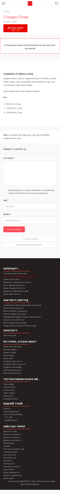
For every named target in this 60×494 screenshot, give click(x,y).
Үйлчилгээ (7, 460)
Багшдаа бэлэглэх (10, 398)
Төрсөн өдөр (8, 384)
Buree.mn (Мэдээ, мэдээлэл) (15, 311)
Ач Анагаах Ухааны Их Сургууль (29, 244)
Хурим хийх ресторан (12, 346)
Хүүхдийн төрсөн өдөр (12, 367)
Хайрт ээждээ (9, 393)
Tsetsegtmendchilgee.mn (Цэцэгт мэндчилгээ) (22, 317)
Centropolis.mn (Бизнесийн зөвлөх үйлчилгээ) (22, 305)
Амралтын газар (10, 431)
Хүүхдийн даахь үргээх (12, 361)
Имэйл (7, 214)
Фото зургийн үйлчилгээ (14, 285)
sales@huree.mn (10, 420)
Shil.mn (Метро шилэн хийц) (14, 322)
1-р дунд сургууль (31, 238)
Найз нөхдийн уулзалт (12, 370)
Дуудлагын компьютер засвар (15, 291)
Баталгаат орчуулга (11, 437)
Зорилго (6, 408)
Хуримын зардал (10, 349)
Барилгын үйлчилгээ (12, 434)
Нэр (5, 200)
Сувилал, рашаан (10, 452)
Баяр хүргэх (8, 396)
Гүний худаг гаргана (11, 294)
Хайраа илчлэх (9, 387)
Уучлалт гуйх (8, 390)
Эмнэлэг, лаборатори (12, 475)
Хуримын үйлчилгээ (11, 466)
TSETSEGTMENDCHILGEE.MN (20, 379)
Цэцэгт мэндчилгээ (11, 472)
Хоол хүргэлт (9, 463)
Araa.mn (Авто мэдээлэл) (13, 308)
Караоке (7, 446)
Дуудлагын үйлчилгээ (12, 440)
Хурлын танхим (9, 352)
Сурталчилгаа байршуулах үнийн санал (19, 276)
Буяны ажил (8, 358)
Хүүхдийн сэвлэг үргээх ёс (14, 364)
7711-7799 (8, 417)
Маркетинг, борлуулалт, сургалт (17, 282)
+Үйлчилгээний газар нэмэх (15, 273)
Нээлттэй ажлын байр (12, 414)
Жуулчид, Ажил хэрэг (12, 373)
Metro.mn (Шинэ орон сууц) (14, 314)
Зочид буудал (9, 443)
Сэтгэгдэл (8, 158)
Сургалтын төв (9, 455)
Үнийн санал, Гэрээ (11, 279)
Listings (6, 11)
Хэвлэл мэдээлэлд (10, 411)
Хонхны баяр (8, 355)
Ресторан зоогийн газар (13, 449)
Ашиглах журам (9, 335)
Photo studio (8, 478)
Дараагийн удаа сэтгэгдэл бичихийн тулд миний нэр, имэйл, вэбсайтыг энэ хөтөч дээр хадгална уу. (32, 191)
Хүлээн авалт (8, 469)
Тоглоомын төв (9, 457)
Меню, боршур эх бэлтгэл (14, 288)
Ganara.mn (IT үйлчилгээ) (13, 319)
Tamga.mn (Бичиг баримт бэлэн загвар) (19, 325)
